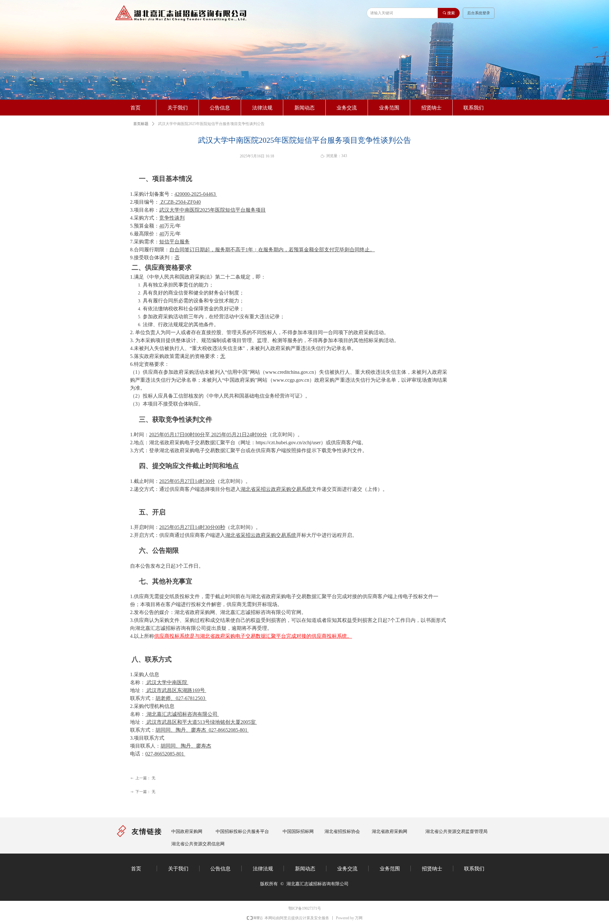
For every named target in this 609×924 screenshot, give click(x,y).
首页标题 (140, 124)
